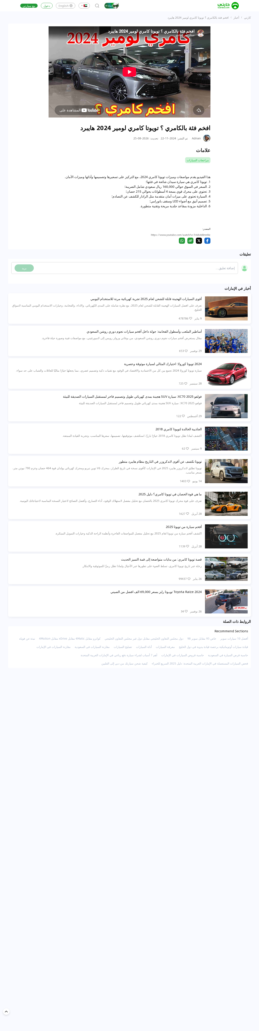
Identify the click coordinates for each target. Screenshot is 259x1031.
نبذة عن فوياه (27, 638)
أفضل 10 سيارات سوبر (234, 638)
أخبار (236, 17)
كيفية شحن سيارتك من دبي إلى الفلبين (124, 663)
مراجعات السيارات (198, 160)
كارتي (247, 17)
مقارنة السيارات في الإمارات (53, 646)
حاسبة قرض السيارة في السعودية (228, 655)
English (63, 5)
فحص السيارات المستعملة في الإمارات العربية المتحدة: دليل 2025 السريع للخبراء (200, 663)
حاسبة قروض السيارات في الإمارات (182, 655)
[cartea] (228, 5)
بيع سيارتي (29, 6)
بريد (24, 268)
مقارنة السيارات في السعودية (92, 646)
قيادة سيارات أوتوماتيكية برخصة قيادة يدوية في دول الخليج (213, 646)
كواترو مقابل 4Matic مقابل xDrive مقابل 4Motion (70, 638)
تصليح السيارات (123, 646)
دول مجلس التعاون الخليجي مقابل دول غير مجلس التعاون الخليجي (144, 638)
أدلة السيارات (144, 646)
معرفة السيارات (165, 646)
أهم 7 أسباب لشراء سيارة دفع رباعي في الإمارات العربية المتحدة (119, 655)
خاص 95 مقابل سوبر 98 (201, 638)
